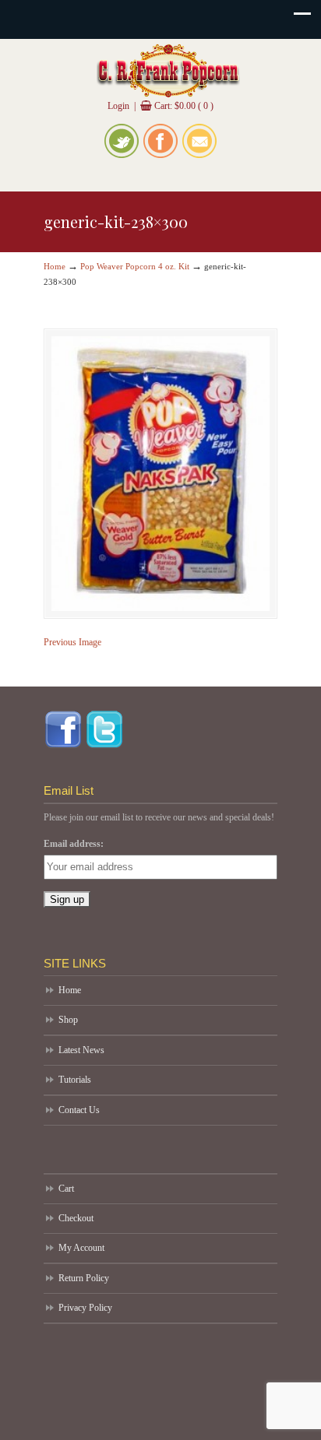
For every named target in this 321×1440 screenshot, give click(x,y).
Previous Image (72, 642)
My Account (81, 1247)
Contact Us (79, 1110)
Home (54, 266)
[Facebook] (160, 154)
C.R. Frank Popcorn (168, 71)
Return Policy (83, 1278)
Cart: (183, 106)
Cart (66, 1188)
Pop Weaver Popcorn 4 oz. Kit (134, 266)
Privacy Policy (85, 1307)
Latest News (81, 1050)
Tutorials (74, 1079)
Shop (68, 1019)
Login (118, 106)
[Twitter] (121, 154)
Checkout (75, 1218)
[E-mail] (199, 154)
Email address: (74, 843)
